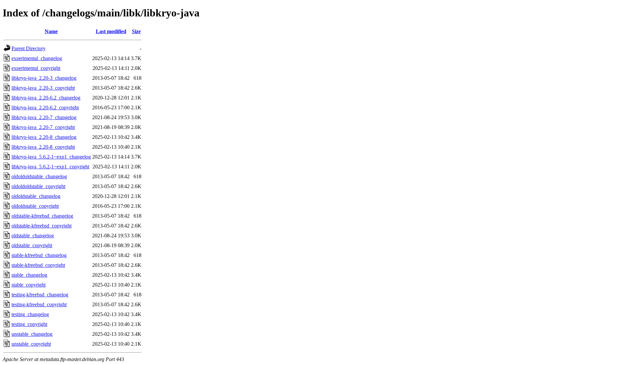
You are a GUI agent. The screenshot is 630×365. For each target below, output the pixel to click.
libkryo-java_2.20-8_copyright (43, 147)
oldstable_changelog (32, 235)
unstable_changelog (31, 334)
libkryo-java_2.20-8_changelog (43, 137)
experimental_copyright (35, 68)
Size (136, 31)
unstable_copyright (31, 344)
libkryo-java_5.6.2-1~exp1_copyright (50, 166)
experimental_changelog (36, 58)
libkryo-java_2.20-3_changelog (43, 78)
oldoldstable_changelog (35, 196)
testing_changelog (30, 314)
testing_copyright (29, 324)
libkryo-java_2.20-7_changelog (43, 117)
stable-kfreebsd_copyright (38, 265)
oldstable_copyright (31, 245)
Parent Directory (28, 48)
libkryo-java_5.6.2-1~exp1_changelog (51, 157)
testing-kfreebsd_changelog (39, 294)
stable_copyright (28, 285)
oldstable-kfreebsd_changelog (42, 216)
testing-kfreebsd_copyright (39, 304)
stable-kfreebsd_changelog (39, 255)
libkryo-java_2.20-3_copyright (43, 88)
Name (51, 31)
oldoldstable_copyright (35, 206)
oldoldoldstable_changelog (39, 176)
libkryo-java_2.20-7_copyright (43, 127)
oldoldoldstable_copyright (38, 186)
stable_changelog (29, 275)
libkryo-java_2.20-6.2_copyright (45, 107)
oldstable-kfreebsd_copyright (41, 225)
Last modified (111, 31)
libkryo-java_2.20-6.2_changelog (45, 97)
